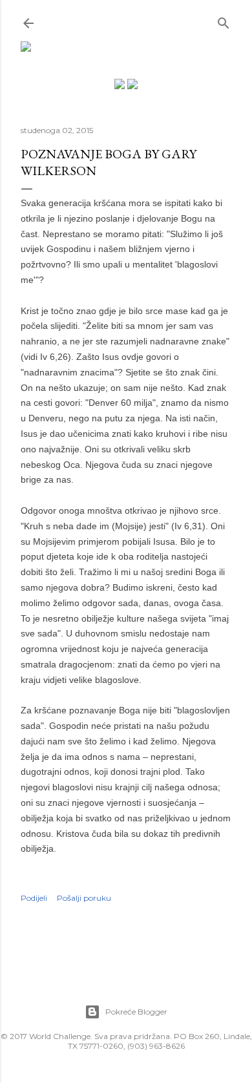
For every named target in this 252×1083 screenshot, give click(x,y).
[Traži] (223, 20)
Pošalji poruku (84, 898)
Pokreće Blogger (136, 1011)
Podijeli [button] (34, 898)
